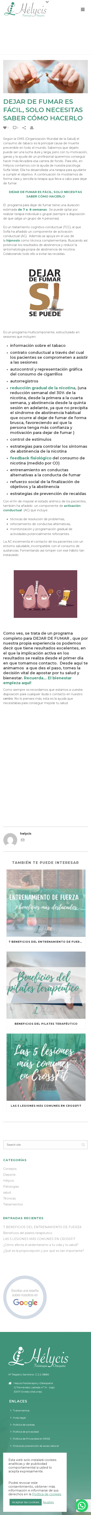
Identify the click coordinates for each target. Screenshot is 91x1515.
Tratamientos (13, 1204)
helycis (25, 833)
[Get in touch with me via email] (22, 840)
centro (8, 699)
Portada (13, 49)
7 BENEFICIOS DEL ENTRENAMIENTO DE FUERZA (46, 941)
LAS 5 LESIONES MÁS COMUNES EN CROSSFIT (46, 1105)
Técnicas (9, 1198)
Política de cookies (24, 1424)
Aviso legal (19, 1417)
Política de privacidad (26, 1431)
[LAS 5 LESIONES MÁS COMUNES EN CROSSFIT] (46, 1067)
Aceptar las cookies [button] (25, 1502)
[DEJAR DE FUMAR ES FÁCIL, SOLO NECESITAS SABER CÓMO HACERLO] (45, 76)
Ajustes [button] (48, 1502)
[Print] (34, 127)
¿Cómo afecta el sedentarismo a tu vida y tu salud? (41, 1245)
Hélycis (8, 1181)
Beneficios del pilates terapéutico (46, 1023)
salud (7, 1192)
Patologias (11, 1186)
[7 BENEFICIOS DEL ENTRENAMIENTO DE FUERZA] (46, 903)
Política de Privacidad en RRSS (31, 1438)
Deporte (9, 1175)
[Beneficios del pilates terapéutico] (46, 985)
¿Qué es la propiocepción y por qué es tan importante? (43, 1251)
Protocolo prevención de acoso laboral (36, 1445)
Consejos (10, 1169)
